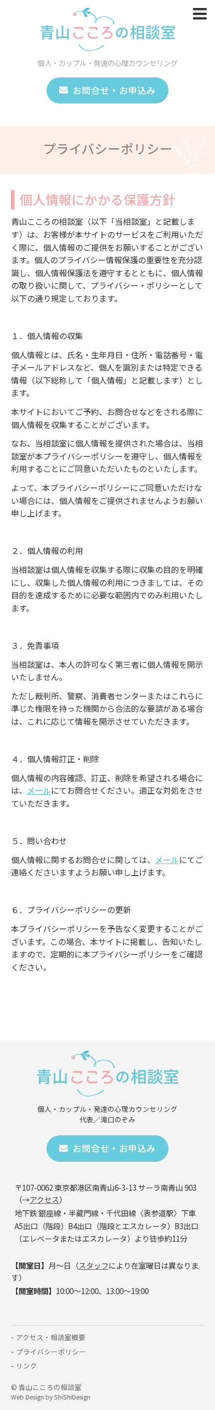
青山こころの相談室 (50, 1387)
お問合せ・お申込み (114, 90)
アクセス (44, 1199)
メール (39, 790)
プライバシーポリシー (51, 1352)
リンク (26, 1366)
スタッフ (93, 1265)
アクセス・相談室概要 (51, 1337)
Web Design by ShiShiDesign (50, 1397)
